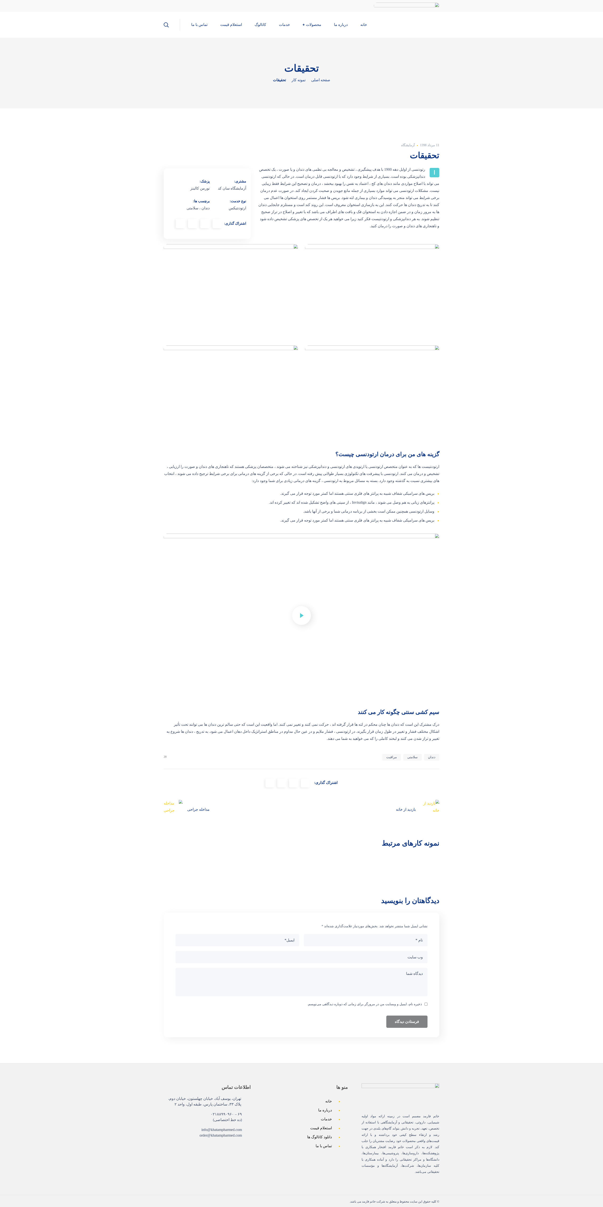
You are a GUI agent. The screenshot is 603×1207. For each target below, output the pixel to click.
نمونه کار (299, 80)
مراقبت (391, 757)
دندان (431, 757)
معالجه (325, 865)
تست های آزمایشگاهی (325, 879)
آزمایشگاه (408, 145)
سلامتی (412, 757)
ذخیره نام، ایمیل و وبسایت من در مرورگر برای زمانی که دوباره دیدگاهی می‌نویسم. (364, 1004)
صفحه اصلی (320, 80)
